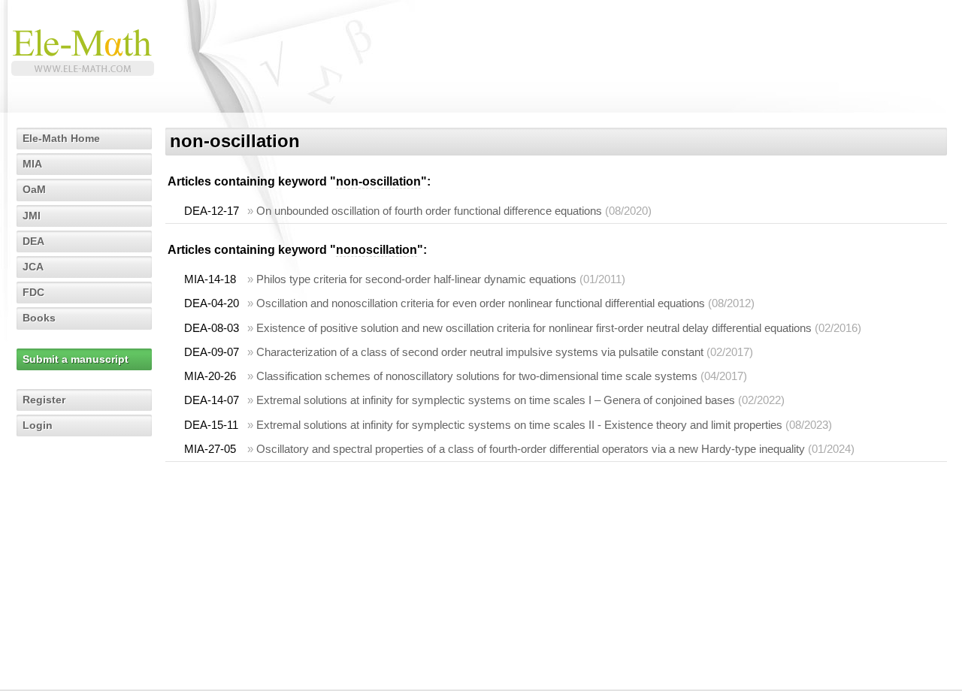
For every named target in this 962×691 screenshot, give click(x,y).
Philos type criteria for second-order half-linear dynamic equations (416, 279)
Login (38, 425)
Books (39, 318)
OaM (34, 189)
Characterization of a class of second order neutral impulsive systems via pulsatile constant (479, 352)
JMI (32, 216)
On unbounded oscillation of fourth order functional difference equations (429, 210)
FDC (33, 292)
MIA (32, 164)
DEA (33, 241)
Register (44, 400)
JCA (33, 267)
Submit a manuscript (76, 359)
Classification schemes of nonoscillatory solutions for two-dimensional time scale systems (476, 376)
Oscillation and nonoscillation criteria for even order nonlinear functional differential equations (480, 303)
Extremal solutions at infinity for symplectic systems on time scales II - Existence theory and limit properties (519, 424)
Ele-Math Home (61, 138)
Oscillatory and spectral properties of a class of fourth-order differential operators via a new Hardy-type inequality (530, 448)
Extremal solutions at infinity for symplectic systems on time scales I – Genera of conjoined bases (495, 400)
